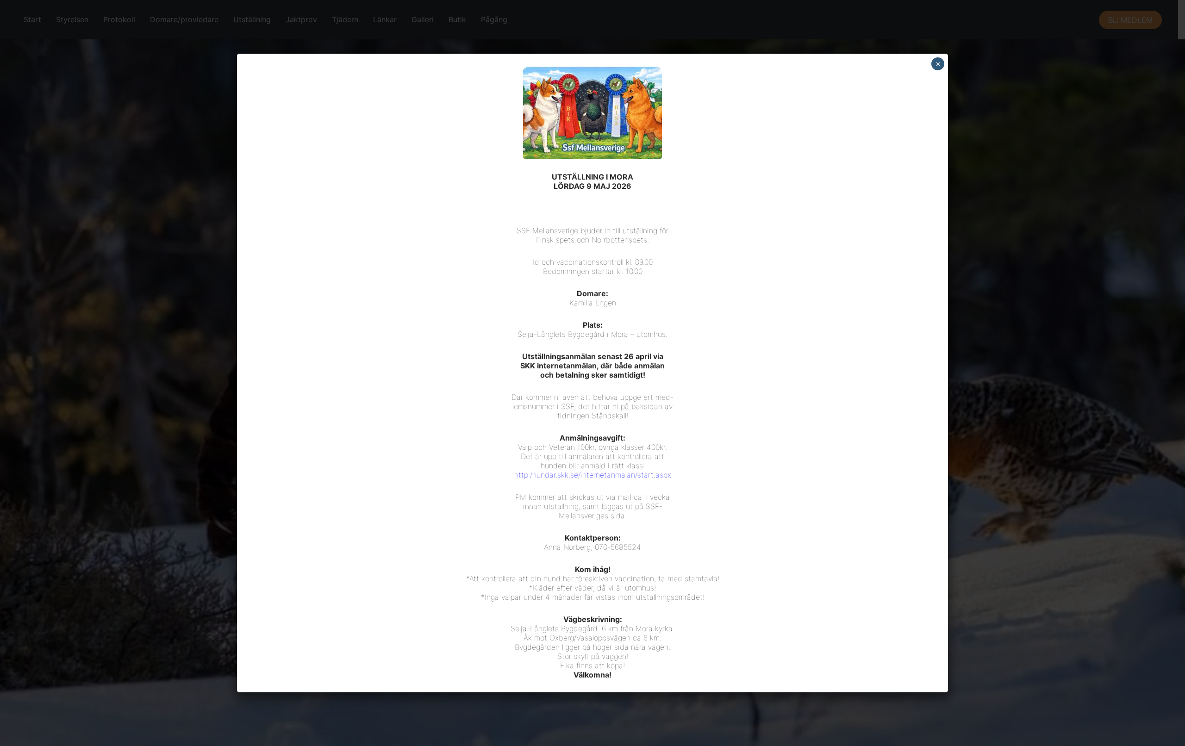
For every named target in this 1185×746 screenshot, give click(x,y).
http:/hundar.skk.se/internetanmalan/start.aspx (592, 474)
